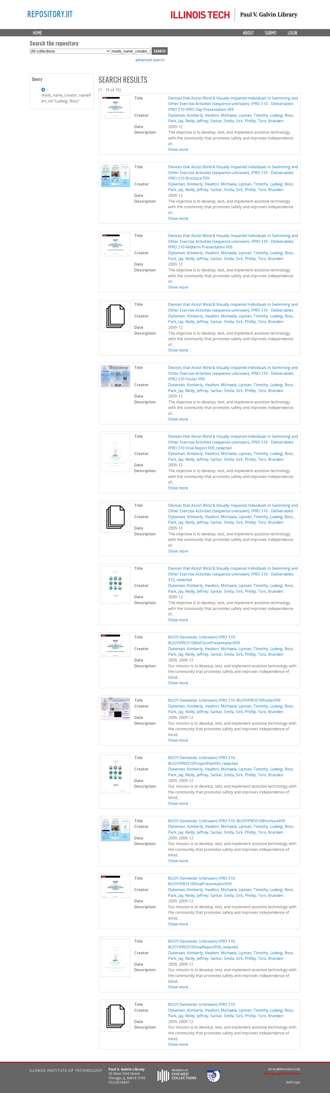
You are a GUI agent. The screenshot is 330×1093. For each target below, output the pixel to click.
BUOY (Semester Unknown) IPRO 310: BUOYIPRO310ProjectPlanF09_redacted (203, 760)
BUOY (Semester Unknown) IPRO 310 (201, 1004)
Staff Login (293, 1082)
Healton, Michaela (221, 115)
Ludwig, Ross (281, 115)
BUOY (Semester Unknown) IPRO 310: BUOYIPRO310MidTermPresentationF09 (204, 640)
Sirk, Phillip (246, 120)
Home (37, 33)
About (248, 33)
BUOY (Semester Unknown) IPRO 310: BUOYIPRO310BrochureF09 (226, 821)
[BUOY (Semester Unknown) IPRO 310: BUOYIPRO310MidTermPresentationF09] (115, 655)
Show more (178, 149)
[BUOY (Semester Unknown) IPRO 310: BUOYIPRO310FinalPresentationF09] (115, 896)
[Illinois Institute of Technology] (66, 1071)
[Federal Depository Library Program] (213, 1081)
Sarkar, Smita (222, 120)
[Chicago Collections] (177, 1081)
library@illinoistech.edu (284, 1069)
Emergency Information (282, 1073)
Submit (271, 33)
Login (292, 33)
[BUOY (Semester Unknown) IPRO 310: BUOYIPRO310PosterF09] (115, 718)
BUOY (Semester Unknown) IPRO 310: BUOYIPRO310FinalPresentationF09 (202, 881)
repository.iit (50, 14)
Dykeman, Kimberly (185, 115)
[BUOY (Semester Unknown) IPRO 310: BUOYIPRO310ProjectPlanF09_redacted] (115, 791)
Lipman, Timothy (253, 115)
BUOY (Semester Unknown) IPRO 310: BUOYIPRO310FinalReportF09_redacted (203, 944)
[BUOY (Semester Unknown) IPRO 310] (115, 1030)
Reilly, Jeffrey (196, 120)
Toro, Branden (270, 120)
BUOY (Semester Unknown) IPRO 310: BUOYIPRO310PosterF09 (224, 700)
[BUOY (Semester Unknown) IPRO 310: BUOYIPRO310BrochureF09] (115, 839)
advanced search (150, 59)
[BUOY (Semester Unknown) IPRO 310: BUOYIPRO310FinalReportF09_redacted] (115, 975)
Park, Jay (175, 120)
